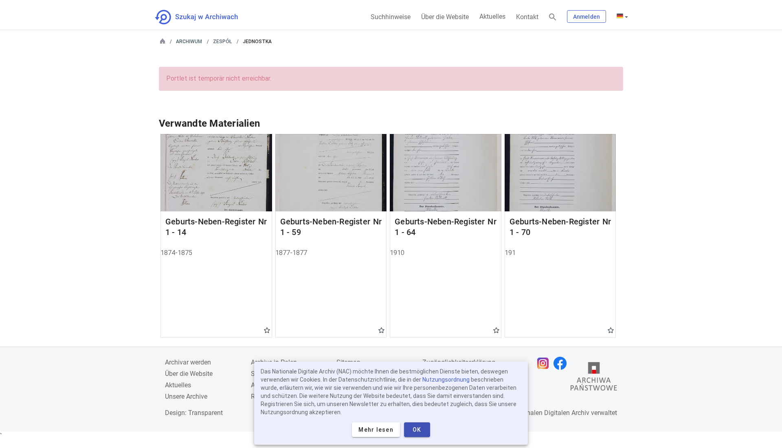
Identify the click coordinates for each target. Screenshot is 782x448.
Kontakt (527, 17)
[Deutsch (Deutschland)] (622, 17)
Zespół (222, 41)
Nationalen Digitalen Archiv (550, 413)
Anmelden (586, 16)
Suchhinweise (391, 17)
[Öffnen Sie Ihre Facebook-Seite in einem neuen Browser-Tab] (562, 363)
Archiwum (189, 41)
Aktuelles (492, 16)
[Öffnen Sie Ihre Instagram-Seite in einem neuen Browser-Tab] (545, 363)
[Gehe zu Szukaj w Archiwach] (204, 17)
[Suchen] (553, 17)
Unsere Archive (186, 396)
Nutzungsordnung (446, 379)
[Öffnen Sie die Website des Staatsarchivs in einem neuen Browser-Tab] (594, 378)
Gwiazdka (267, 330)
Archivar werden (188, 362)
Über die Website (445, 17)
